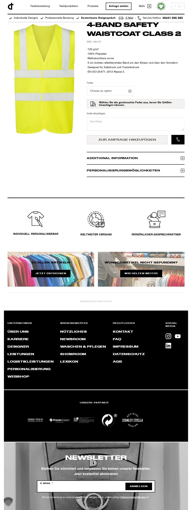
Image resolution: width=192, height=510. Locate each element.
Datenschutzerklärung (132, 497)
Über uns (18, 332)
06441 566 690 (173, 18)
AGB (117, 362)
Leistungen (21, 354)
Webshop (18, 376)
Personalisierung (29, 369)
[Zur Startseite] (11, 6)
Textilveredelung (40, 6)
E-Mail (46, 483)
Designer (18, 347)
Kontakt (123, 332)
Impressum (125, 347)
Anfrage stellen (119, 6)
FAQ (117, 339)
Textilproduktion (68, 6)
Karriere (18, 339)
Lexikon (69, 362)
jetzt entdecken (50, 273)
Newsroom (73, 339)
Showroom (73, 354)
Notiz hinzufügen (96, 114)
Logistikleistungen (31, 362)
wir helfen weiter (141, 273)
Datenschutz (129, 354)
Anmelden (139, 486)
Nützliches (73, 332)
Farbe (90, 83)
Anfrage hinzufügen (127, 140)
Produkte (93, 6)
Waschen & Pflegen (83, 347)
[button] (8, 502)
